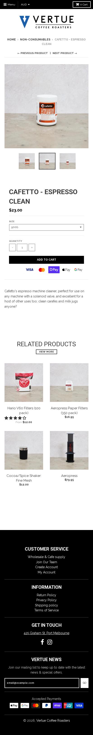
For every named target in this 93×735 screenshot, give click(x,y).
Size (11, 221)
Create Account (46, 567)
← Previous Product (32, 53)
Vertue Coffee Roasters (53, 720)
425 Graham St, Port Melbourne (46, 633)
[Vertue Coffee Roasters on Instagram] (49, 642)
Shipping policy (46, 605)
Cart (84, 4)
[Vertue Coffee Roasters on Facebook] (42, 642)
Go (84, 682)
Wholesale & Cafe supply (46, 557)
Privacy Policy (46, 600)
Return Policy (46, 595)
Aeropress (69, 476)
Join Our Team (46, 562)
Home (11, 39)
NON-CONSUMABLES (35, 39)
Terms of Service (46, 610)
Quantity (15, 241)
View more (46, 351)
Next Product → (65, 53)
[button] (16, 418)
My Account (46, 572)
